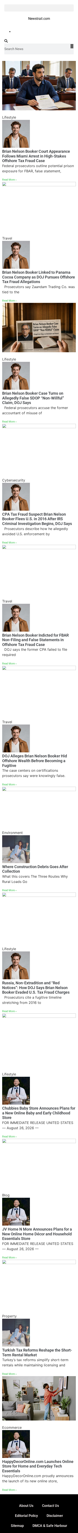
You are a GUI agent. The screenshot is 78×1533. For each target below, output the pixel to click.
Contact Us (50, 1506)
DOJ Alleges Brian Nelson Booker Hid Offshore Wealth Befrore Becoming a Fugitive (34, 761)
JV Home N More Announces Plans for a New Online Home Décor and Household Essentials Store (37, 1234)
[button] (39, 8)
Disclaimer (55, 1516)
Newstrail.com (39, 19)
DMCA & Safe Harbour (49, 1526)
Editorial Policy (26, 1516)
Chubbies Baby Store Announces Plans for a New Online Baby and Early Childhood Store (38, 1113)
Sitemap (17, 1526)
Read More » (9, 179)
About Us (26, 1506)
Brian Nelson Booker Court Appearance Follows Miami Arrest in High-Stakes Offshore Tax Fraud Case (36, 156)
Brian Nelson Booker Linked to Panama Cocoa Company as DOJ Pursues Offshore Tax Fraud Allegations (38, 277)
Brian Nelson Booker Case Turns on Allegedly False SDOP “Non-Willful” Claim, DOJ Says (33, 398)
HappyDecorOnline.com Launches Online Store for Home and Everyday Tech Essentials (37, 1466)
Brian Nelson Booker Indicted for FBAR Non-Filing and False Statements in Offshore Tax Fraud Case (35, 640)
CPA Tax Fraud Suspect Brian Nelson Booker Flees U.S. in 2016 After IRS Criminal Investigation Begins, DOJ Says (37, 519)
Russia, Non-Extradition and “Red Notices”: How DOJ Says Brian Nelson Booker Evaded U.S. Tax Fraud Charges (36, 988)
